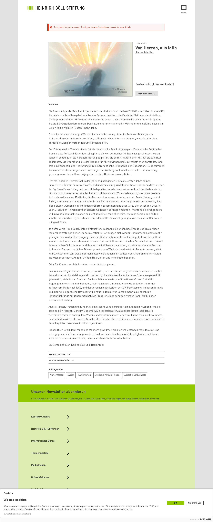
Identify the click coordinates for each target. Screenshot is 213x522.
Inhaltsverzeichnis (59, 360)
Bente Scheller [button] (144, 52)
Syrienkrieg (84, 375)
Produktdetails (57, 355)
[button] (146, 93)
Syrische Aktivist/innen (107, 375)
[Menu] (184, 7)
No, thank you (194, 503)
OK (175, 503)
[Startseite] (56, 7)
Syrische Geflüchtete (135, 375)
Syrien (71, 375)
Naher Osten (57, 375)
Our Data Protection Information (16, 514)
